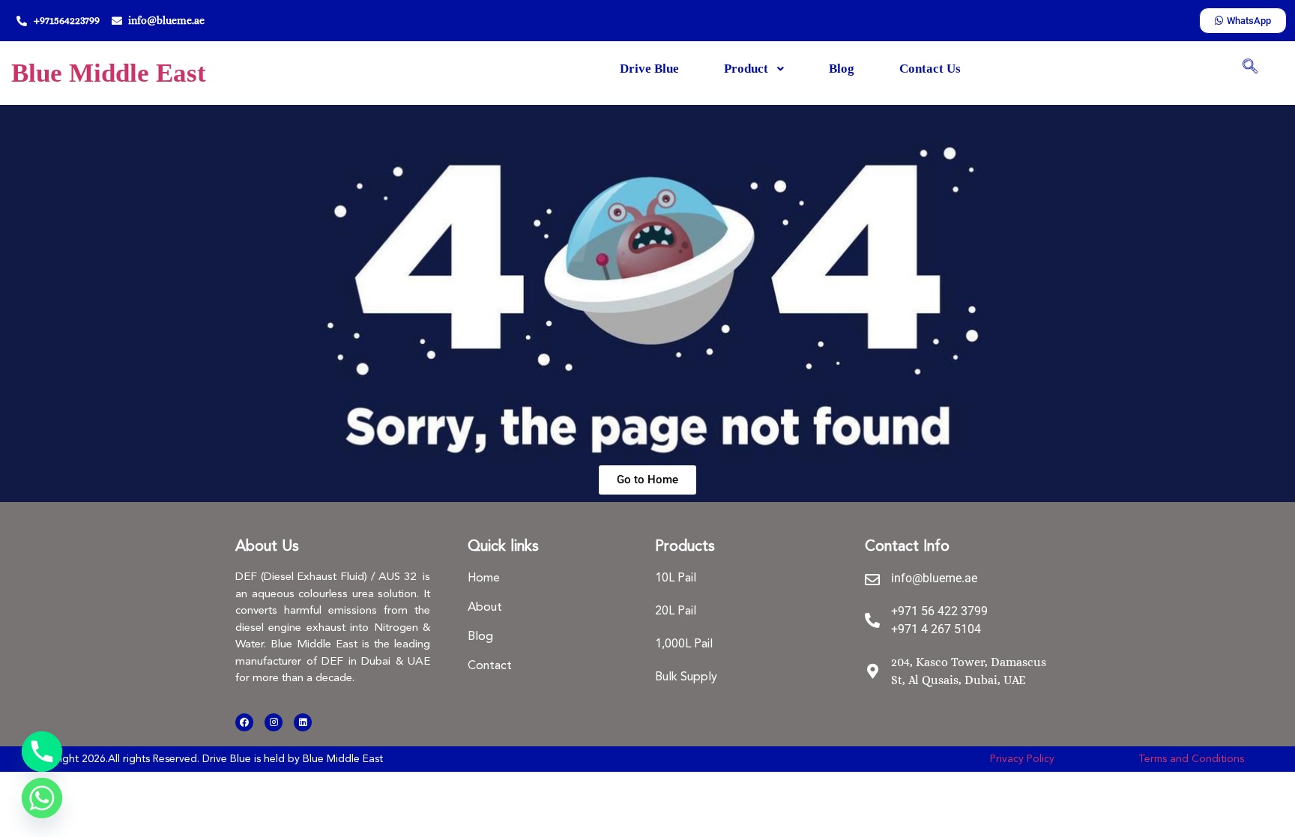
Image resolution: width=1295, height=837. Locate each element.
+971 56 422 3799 (939, 611)
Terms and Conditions (1191, 759)
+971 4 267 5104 (936, 629)
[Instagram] (274, 722)
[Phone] (42, 751)
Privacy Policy (1022, 759)
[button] (1250, 67)
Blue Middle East (108, 73)
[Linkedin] (303, 722)
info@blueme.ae (934, 578)
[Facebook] (244, 722)
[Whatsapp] (42, 798)
